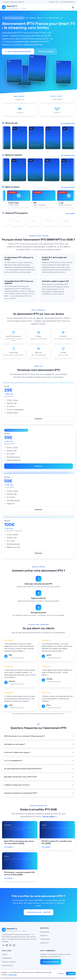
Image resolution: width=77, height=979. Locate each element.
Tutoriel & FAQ (45, 939)
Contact (4, 954)
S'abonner (38, 419)
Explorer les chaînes (46, 51)
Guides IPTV (44, 943)
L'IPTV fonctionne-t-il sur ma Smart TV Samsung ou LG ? (24, 736)
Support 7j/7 (54, 2)
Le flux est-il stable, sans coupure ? (17, 752)
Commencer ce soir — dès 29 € (38, 912)
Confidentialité (6, 958)
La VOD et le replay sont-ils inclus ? (17, 785)
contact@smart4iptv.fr (68, 2)
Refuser (61, 973)
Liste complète (70, 213)
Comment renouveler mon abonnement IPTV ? (20, 793)
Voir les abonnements (68, 123)
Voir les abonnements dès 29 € (19, 51)
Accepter (71, 973)
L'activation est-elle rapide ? (14, 744)
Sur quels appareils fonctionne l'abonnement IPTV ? (23, 769)
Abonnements (44, 932)
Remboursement (7, 965)
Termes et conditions (9, 962)
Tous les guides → (49, 817)
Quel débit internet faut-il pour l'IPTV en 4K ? (20, 777)
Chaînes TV (44, 935)
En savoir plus (12, 975)
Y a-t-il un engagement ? (13, 760)
